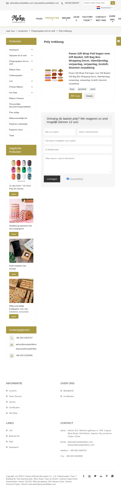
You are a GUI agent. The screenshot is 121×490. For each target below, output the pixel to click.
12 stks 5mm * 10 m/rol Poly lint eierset (20, 187)
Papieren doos (16, 129)
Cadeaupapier (15, 75)
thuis (39, 19)
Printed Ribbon (16, 87)
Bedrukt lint (14, 436)
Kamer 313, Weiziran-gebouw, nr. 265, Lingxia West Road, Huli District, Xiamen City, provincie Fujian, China (90, 433)
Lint (11, 81)
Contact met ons (101, 18)
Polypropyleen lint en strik (43, 31)
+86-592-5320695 (24, 355)
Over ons (112, 18)
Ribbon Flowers (16, 98)
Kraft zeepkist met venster (17, 267)
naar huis (10, 31)
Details (89, 96)
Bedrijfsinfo (68, 390)
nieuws (66, 18)
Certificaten (14, 407)
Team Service (15, 396)
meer (13, 194)
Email (75, 95)
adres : (63, 430)
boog (72, 89)
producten (52, 18)
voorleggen (52, 179)
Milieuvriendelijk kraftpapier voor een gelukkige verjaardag (19, 309)
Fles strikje (14, 112)
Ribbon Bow (14, 69)
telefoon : (64, 450)
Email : (63, 442)
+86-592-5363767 (71, 3)
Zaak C (76, 18)
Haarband (13, 50)
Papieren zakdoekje (18, 124)
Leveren (13, 390)
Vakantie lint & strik (18, 55)
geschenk (82, 89)
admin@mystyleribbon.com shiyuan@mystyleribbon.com (34, 3)
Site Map (13, 413)
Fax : (62, 456)
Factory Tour (87, 18)
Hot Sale (13, 92)
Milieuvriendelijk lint (18, 118)
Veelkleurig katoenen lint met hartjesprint (20, 227)
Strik (11, 441)
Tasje (11, 135)
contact (66, 423)
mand (92, 89)
